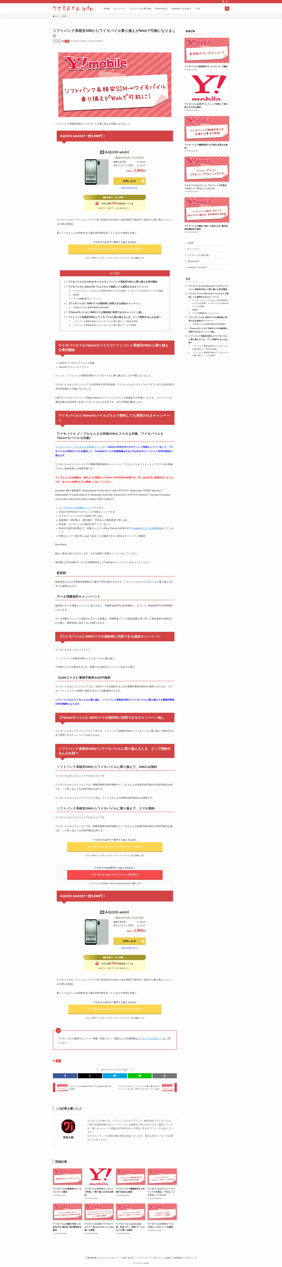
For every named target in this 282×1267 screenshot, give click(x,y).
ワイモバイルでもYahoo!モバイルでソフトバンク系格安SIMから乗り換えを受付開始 (112, 281)
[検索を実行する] (227, 8)
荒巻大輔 (68, 1137)
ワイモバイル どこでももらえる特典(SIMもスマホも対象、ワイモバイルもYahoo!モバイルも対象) (118, 291)
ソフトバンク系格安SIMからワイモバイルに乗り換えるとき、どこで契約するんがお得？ (114, 317)
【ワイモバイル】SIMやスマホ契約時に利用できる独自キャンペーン (104, 303)
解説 (67, 41)
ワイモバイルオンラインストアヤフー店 (113, 249)
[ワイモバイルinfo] (73, 8)
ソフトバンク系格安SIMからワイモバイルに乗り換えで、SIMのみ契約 (105, 321)
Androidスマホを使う (197, 267)
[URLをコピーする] (164, 1075)
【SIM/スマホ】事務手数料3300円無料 (91, 307)
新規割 (76, 295)
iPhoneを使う (194, 261)
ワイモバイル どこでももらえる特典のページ (79, 447)
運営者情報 (92, 1258)
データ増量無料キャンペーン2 (87, 298)
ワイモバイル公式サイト (151, 1038)
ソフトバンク (142, 1258)
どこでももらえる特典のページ (75, 508)
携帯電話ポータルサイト (184, 1258)
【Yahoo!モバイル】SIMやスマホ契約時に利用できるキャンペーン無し (105, 312)
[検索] (227, 1)
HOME (191, 243)
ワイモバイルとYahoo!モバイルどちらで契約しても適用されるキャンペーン (108, 286)
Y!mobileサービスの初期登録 (146, 528)
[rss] (223, 1)
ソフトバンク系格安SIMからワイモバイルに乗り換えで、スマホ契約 (104, 325)
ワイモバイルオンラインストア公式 (114, 874)
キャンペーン (194, 249)
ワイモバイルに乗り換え (199, 255)
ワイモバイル (156, 1258)
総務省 (168, 1258)
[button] (65, 1075)
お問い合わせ (127, 1258)
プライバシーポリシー (109, 1258)
